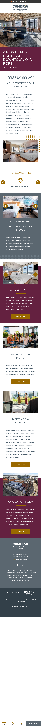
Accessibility (10, 573)
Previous (3, 182)
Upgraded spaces (20, 187)
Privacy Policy (30, 573)
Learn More (20, 381)
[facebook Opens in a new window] (17, 565)
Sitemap (20, 573)
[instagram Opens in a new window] (22, 565)
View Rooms (20, 316)
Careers (29, 578)
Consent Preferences (20, 580)
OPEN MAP (20, 531)
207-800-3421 (21, 559)
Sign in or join (25, 2)
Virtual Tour (28, 570)
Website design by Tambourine (19, 606)
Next (38, 182)
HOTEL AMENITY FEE (14, 570)
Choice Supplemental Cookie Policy (20, 575)
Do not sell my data (16, 578)
